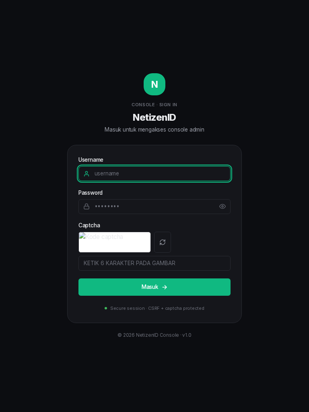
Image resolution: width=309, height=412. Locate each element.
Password (90, 193)
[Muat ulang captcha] (162, 242)
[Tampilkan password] (222, 206)
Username (90, 160)
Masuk (150, 287)
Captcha (89, 225)
